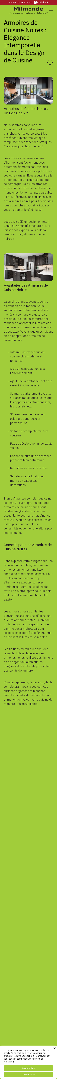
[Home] (28, 9)
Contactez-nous (14, 226)
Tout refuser (28, 1074)
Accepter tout (29, 1068)
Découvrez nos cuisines (29, 197)
